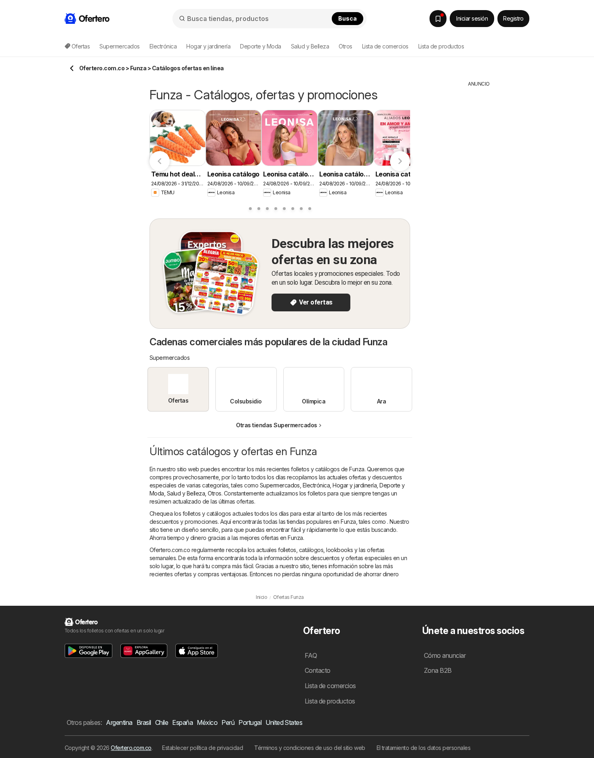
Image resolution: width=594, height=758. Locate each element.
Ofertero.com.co (131, 747)
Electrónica (316, 485)
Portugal (249, 722)
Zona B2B (438, 670)
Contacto (318, 670)
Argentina (119, 722)
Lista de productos (441, 46)
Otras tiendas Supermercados (276, 425)
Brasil (144, 722)
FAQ (311, 655)
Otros (214, 493)
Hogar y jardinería (355, 485)
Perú (227, 722)
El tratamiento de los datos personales (424, 747)
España (182, 722)
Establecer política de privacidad (202, 747)
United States (283, 722)
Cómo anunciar (445, 655)
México (207, 722)
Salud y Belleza (186, 493)
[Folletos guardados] (438, 18)
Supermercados (280, 485)
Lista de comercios (385, 46)
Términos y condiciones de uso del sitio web (309, 747)
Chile (161, 722)
